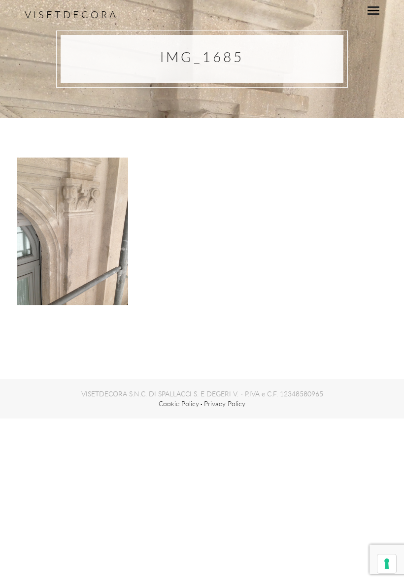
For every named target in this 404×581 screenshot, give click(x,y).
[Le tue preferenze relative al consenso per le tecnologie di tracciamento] (386, 563)
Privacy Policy (224, 403)
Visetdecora (71, 14)
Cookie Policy (179, 403)
